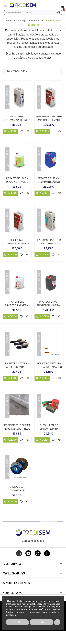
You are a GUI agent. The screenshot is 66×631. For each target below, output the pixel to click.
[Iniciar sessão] (54, 5)
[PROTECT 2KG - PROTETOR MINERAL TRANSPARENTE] (17, 282)
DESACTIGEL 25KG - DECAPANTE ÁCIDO (48, 180)
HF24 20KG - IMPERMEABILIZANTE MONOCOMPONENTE (17, 243)
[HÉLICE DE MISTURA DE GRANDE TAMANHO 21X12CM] (49, 344)
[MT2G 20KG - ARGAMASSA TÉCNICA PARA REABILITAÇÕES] (17, 97)
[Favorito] (21, 131)
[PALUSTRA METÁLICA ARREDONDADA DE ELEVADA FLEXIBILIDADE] (17, 344)
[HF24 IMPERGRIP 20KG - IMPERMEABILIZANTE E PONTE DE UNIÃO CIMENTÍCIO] (49, 97)
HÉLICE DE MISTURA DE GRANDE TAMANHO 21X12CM (49, 367)
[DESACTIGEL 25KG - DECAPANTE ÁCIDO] (49, 158)
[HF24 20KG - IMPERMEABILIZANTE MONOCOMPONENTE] (17, 220)
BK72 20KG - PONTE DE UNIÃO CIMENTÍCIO (49, 242)
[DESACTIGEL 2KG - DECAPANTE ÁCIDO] (17, 158)
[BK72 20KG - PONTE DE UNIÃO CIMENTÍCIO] (49, 220)
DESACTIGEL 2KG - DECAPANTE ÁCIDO (17, 180)
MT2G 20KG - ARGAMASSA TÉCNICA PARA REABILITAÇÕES (17, 120)
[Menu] (6, 5)
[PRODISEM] (30, 5)
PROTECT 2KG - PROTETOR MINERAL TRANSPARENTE (17, 305)
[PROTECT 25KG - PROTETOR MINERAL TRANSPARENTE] (49, 282)
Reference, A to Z (17, 71)
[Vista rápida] (28, 131)
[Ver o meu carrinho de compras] (60, 5)
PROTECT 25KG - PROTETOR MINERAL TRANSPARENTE (49, 305)
